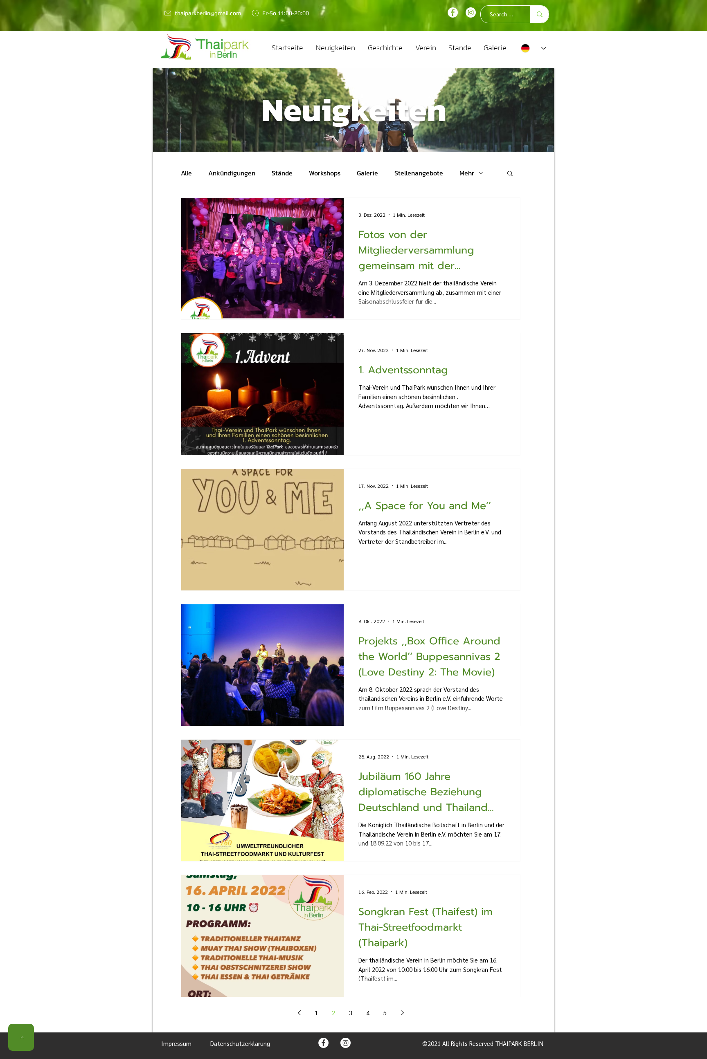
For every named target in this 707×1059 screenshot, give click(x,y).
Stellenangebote (418, 173)
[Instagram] (471, 12)
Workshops (324, 173)
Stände (282, 173)
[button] (510, 174)
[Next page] (402, 1012)
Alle (186, 173)
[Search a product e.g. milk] (539, 14)
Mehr (466, 173)
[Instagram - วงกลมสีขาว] (345, 1043)
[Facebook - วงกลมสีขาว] (453, 12)
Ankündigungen (231, 173)
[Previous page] (299, 1012)
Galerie (367, 173)
